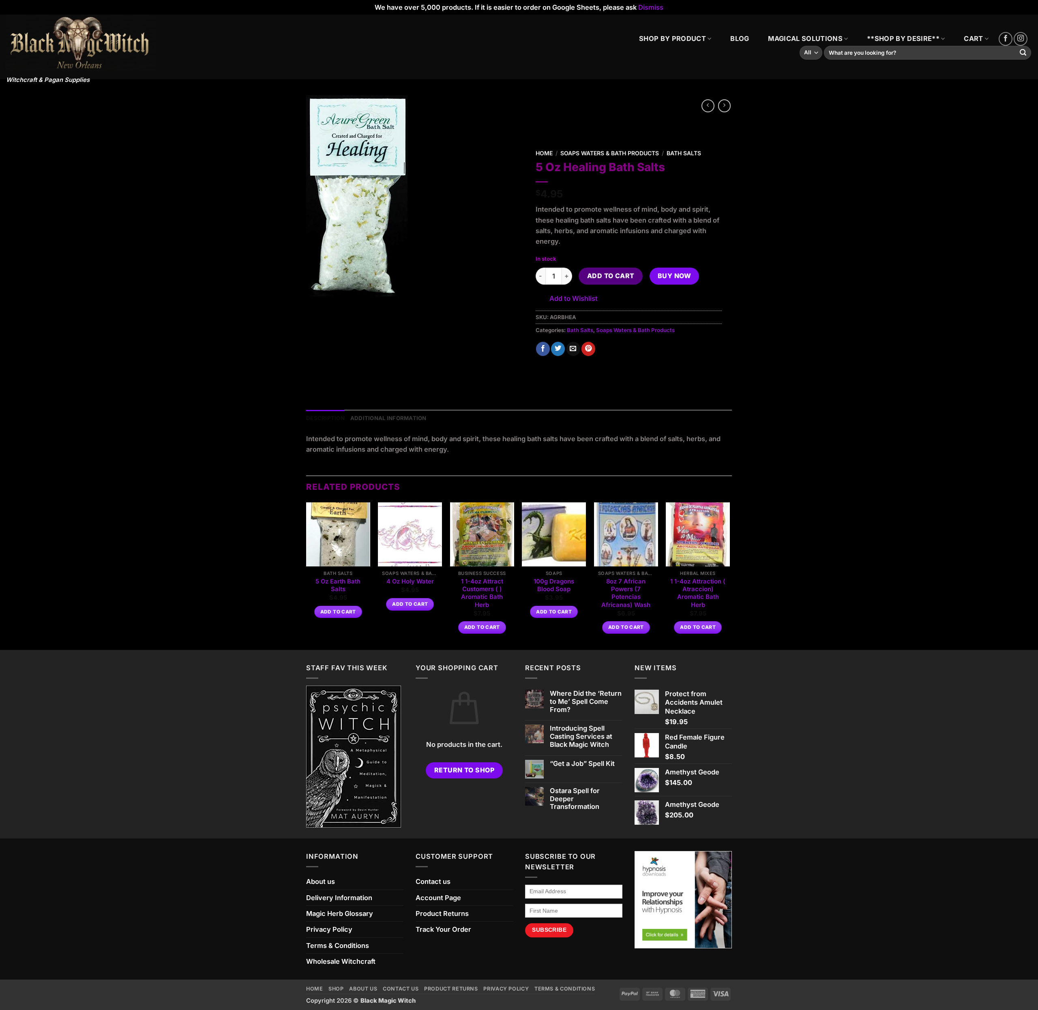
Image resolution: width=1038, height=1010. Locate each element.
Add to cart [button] (338, 612)
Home (544, 153)
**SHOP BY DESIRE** (903, 38)
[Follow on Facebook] (1005, 39)
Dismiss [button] (650, 7)
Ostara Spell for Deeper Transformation (575, 799)
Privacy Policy (329, 929)
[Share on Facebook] (543, 349)
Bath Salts (684, 153)
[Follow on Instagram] (1020, 39)
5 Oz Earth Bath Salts (337, 585)
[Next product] (707, 105)
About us (320, 881)
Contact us (433, 881)
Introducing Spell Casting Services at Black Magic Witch (581, 736)
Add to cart (611, 276)
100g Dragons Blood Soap (554, 585)
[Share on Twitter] (558, 349)
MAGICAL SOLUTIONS (805, 38)
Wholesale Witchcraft (340, 961)
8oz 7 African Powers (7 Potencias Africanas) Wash (625, 593)
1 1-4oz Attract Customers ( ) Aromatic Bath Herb (482, 593)
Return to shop (464, 770)
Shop (336, 989)
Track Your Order (443, 929)
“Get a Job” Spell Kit (582, 764)
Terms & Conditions (337, 945)
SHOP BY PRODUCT (672, 38)
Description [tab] (325, 418)
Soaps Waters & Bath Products (609, 153)
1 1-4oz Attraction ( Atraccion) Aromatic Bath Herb (697, 593)
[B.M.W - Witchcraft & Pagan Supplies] (81, 43)
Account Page (438, 898)
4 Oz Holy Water (410, 581)
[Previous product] (724, 105)
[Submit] (1023, 53)
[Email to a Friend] (573, 349)
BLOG (739, 38)
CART (973, 38)
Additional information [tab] (388, 418)
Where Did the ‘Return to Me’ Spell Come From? (586, 702)
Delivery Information (339, 898)
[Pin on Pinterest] (588, 349)
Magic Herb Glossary (339, 913)
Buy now (674, 276)
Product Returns (442, 913)
